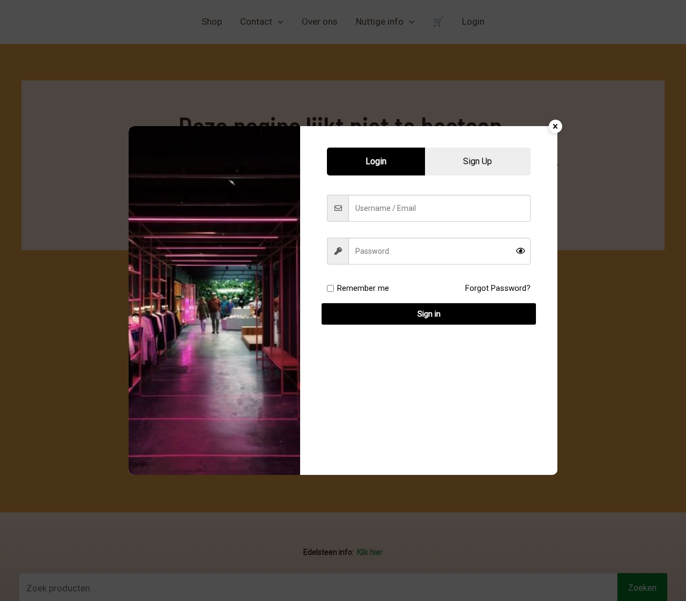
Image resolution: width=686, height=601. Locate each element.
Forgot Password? (498, 288)
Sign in (429, 314)
